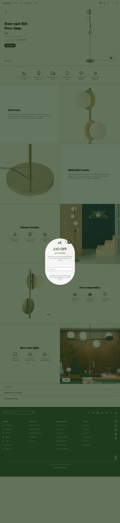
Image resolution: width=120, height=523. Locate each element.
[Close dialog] (69, 242)
